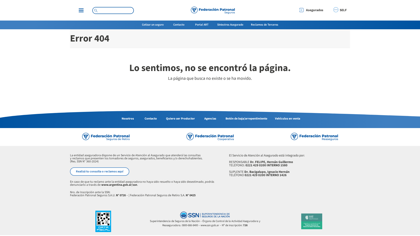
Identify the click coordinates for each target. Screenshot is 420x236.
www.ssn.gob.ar (210, 225)
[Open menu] (81, 10)
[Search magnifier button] (96, 10)
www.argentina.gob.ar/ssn (119, 185)
